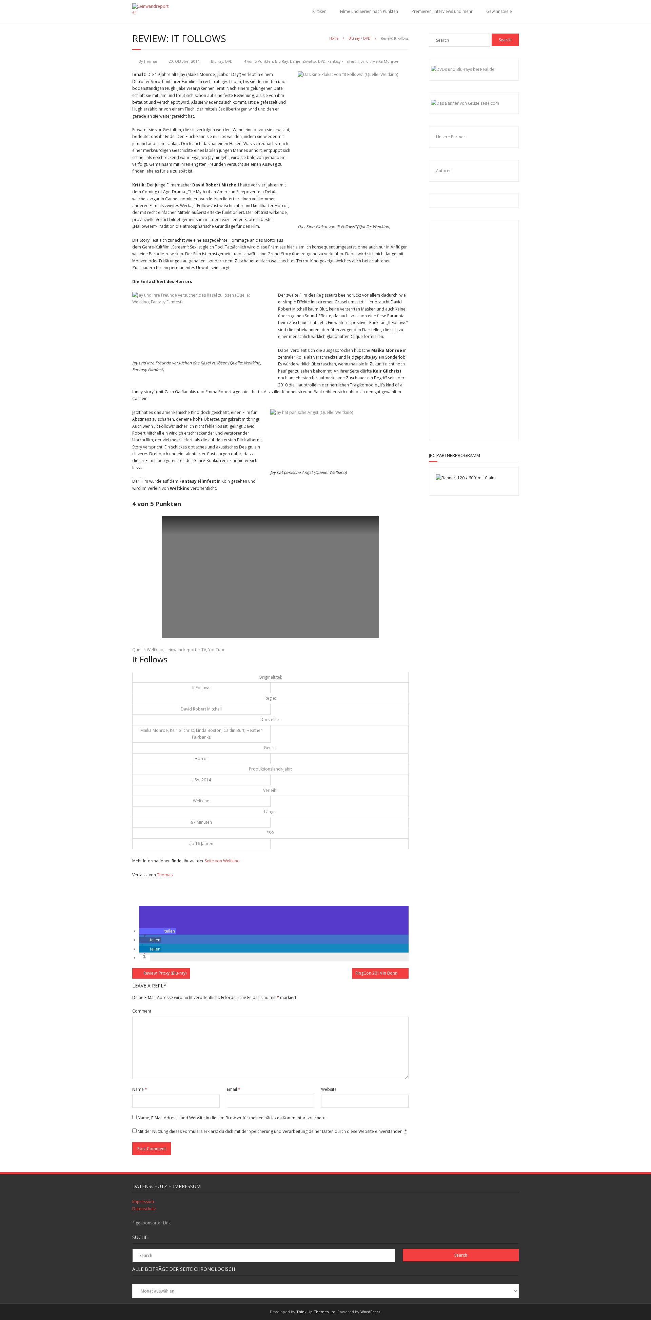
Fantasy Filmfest (342, 61)
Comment (141, 1011)
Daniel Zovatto (303, 61)
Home (333, 38)
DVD (367, 38)
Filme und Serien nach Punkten (369, 11)
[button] (157, 931)
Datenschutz (144, 1209)
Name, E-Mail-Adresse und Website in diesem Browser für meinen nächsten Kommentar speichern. (232, 1118)
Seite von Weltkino (222, 861)
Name (139, 1089)
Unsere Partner (450, 137)
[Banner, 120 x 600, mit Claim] (466, 478)
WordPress (370, 1311)
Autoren (444, 171)
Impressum (143, 1201)
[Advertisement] (480, 329)
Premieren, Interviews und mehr (442, 11)
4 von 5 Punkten (258, 61)
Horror (364, 61)
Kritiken (319, 11)
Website (329, 1089)
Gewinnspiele (499, 11)
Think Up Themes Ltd (315, 1311)
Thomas (150, 61)
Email (233, 1089)
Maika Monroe (385, 61)
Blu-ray (354, 38)
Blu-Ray (281, 61)
